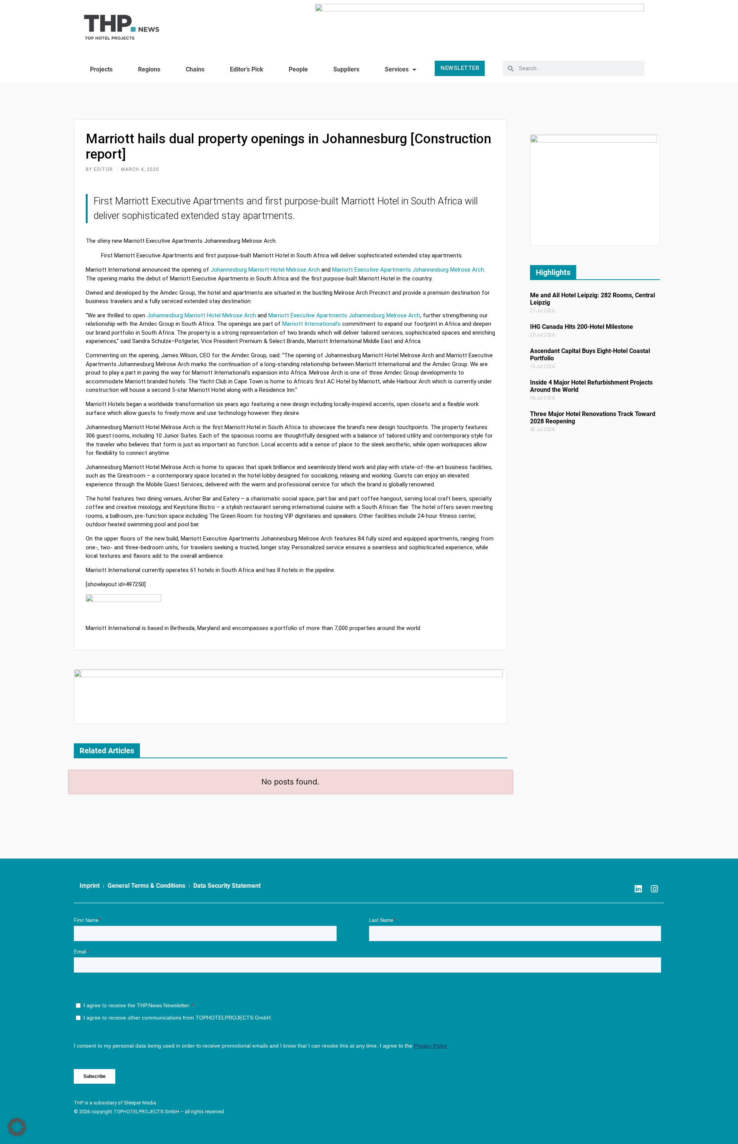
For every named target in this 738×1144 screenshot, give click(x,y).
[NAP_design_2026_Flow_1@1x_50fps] (479, 24)
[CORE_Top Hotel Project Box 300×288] (593, 189)
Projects (101, 69)
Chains (195, 69)
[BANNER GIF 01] (288, 696)
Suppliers (346, 69)
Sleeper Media (140, 1103)
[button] (17, 1127)
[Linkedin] (638, 889)
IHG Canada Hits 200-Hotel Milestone (581, 326)
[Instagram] (654, 889)
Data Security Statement (227, 885)
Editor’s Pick (246, 69)
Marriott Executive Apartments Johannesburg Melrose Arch (344, 315)
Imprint (90, 885)
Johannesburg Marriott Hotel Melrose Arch (201, 315)
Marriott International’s (311, 323)
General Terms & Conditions (146, 885)
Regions (149, 69)
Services (397, 69)
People (298, 69)
